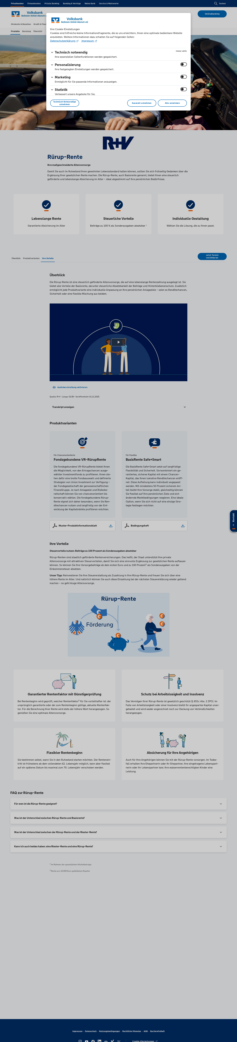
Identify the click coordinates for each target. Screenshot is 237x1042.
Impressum (87, 40)
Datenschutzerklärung (63, 40)
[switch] (183, 64)
